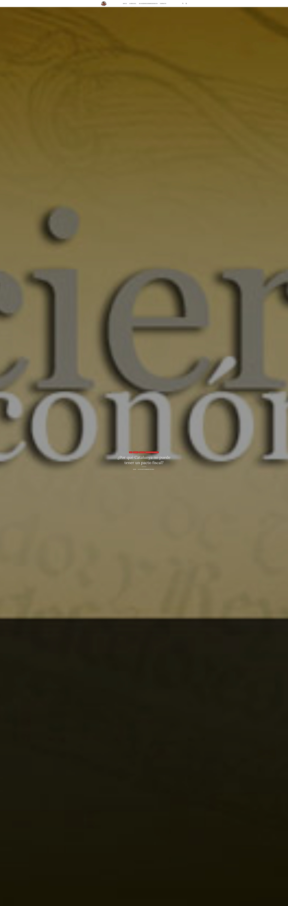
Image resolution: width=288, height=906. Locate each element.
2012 (131, 452)
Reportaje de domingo (152, 452)
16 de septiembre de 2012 (146, 469)
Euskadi (136, 452)
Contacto (163, 3)
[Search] (182, 3)
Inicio (125, 3)
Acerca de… (133, 3)
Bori (134, 469)
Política (142, 452)
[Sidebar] (186, 3)
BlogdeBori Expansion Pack (148, 3)
